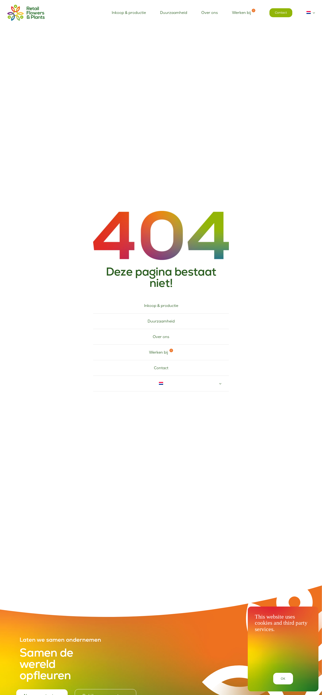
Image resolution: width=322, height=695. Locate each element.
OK (283, 679)
